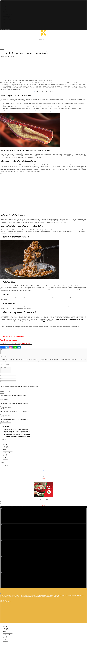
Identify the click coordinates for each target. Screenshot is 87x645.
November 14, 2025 (6, 421)
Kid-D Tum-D (6, 17)
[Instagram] (11, 347)
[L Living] (43, 547)
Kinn (2, 405)
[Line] (15, 347)
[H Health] (15, 506)
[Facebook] (2, 347)
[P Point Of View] (43, 563)
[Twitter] (7, 347)
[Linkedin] (19, 347)
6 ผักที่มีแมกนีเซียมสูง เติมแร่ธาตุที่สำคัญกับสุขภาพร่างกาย (13, 395)
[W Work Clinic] (43, 579)
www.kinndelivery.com (18, 327)
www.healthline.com (27, 326)
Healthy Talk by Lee (7, 19)
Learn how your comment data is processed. (28, 386)
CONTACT (5, 22)
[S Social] (43, 531)
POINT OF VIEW (6, 16)
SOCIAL (4, 21)
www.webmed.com (54, 326)
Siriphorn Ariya (3, 56)
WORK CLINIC (6, 11)
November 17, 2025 (6, 413)
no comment (12, 56)
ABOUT (4, 6)
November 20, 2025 (6, 405)
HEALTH (5, 8)
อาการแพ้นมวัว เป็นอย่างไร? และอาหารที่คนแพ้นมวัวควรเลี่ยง (14, 403)
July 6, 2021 (8, 56)
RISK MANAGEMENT (7, 14)
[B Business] (43, 515)
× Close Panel (3, 643)
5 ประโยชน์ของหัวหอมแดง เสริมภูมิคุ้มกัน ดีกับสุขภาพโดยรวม (16, 436)
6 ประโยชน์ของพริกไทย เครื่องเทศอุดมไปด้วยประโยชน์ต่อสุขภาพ (14, 411)
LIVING (4, 12)
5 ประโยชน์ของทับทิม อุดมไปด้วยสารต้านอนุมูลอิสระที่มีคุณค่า (14, 419)
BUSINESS (5, 9)
